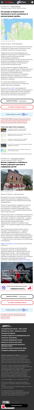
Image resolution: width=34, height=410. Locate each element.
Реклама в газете (20, 331)
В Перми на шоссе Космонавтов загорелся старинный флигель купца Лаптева (16, 273)
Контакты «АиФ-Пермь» (9, 338)
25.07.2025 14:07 (5, 6)
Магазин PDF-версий (8, 333)
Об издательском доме (9, 329)
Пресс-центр (23, 329)
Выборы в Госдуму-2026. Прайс (11, 342)
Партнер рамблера (15, 402)
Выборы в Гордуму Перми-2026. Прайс (14, 348)
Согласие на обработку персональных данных (14, 382)
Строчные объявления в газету (11, 340)
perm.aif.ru (11, 88)
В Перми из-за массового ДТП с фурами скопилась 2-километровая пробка (17, 140)
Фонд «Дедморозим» (7, 191)
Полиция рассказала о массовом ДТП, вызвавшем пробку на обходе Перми (17, 129)
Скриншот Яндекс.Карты (8, 41)
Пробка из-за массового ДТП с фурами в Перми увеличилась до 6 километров (19, 135)
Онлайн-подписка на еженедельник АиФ (15, 335)
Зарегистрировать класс (9, 243)
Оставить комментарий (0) (17, 107)
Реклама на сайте (7, 331)
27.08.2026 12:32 (5, 158)
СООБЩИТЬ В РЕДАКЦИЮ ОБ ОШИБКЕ (13, 350)
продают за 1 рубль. (24, 259)
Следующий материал (16, 405)
